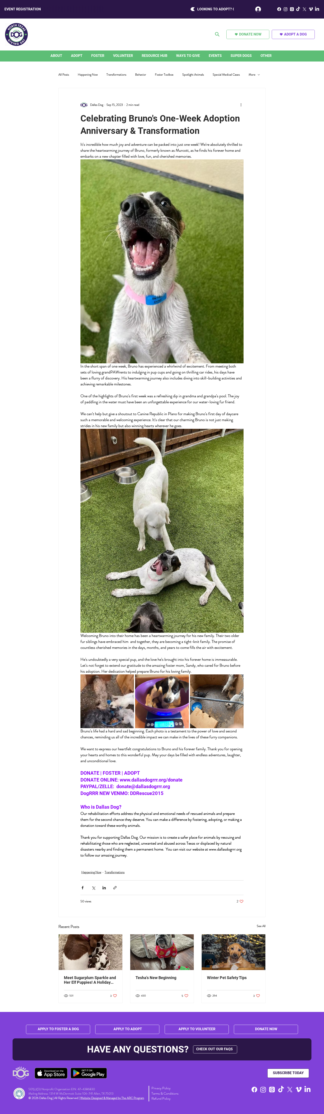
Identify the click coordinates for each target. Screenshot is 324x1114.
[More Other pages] (273, 56)
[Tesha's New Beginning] (162, 952)
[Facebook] (279, 9)
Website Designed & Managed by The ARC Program (112, 1098)
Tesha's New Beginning (156, 977)
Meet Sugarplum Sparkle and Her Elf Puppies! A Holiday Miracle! (90, 980)
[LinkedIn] (317, 9)
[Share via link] (115, 888)
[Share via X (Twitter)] (93, 888)
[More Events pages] (223, 56)
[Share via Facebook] (82, 888)
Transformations (116, 75)
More (252, 75)
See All (261, 926)
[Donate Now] (217, 34)
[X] (304, 9)
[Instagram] (285, 9)
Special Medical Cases (226, 75)
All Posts (63, 75)
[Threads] (291, 9)
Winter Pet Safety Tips (227, 977)
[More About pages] (63, 56)
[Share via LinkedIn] (104, 888)
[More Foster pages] (105, 56)
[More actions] (241, 105)
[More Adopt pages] (83, 56)
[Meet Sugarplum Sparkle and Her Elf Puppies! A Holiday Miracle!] (90, 952)
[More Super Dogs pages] (253, 56)
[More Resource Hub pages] (168, 56)
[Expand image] (107, 701)
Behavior (140, 75)
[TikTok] (298, 9)
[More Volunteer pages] (134, 56)
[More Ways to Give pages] (201, 56)
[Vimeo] (310, 9)
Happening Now (88, 75)
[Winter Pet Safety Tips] (233, 952)
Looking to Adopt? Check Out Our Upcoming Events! (150, 9)
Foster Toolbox (164, 75)
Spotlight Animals (193, 75)
